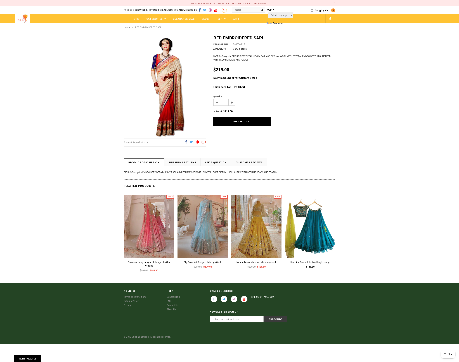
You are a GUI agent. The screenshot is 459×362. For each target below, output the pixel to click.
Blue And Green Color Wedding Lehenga (310, 262)
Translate (278, 23)
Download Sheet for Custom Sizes (235, 78)
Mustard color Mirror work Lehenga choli (256, 262)
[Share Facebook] (186, 142)
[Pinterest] (197, 142)
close (334, 3)
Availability (219, 49)
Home (127, 27)
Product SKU (220, 44)
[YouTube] (215, 10)
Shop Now (259, 3)
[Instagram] (210, 10)
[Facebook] (200, 10)
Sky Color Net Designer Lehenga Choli (202, 262)
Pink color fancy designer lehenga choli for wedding (149, 264)
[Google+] (204, 142)
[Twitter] (204, 10)
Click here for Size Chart (229, 87)
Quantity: (217, 96)
